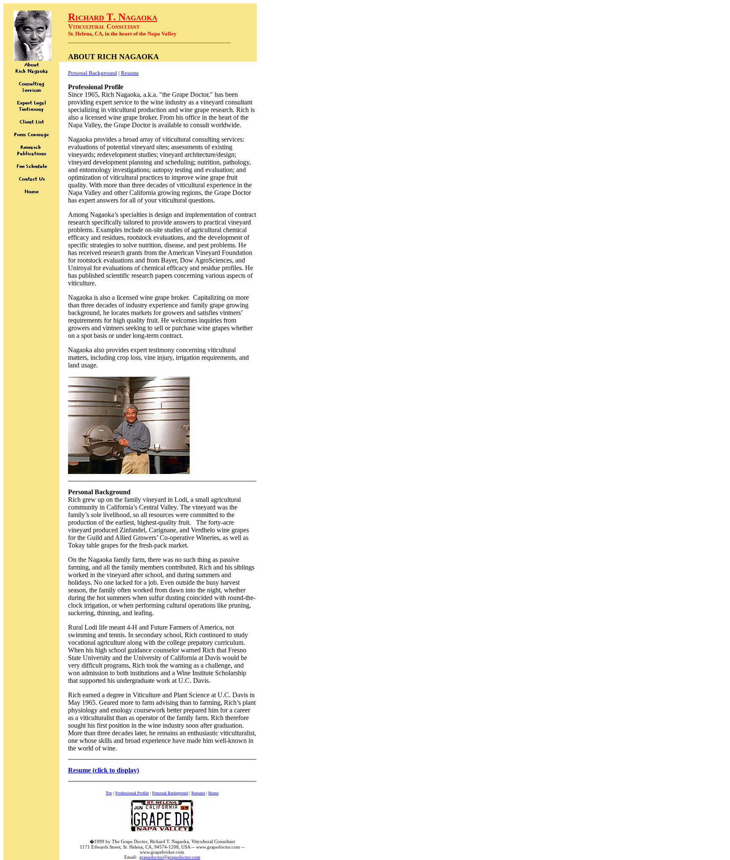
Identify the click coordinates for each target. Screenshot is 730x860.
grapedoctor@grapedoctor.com (169, 857)
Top (109, 793)
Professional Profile (132, 793)
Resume (130, 73)
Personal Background (92, 73)
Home (213, 793)
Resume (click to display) (103, 770)
